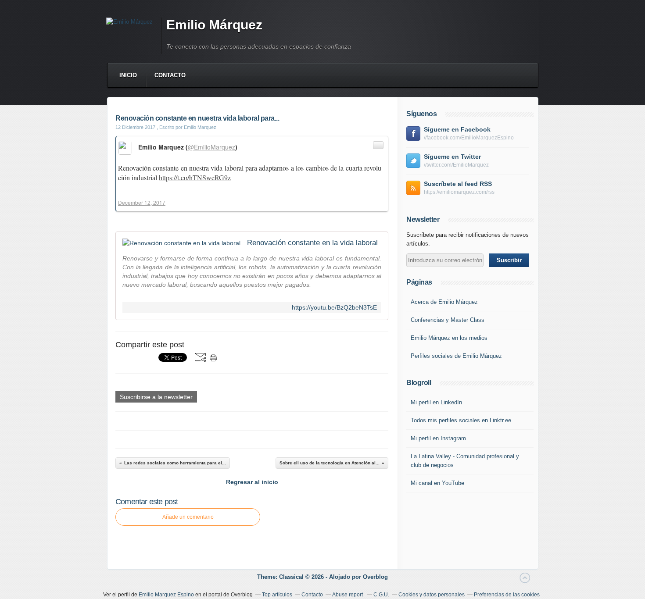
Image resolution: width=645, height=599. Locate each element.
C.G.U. (381, 595)
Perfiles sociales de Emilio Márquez (456, 356)
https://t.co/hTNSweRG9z (195, 177)
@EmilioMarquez (211, 147)
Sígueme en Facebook (457, 129)
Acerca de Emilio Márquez (444, 302)
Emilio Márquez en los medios (449, 338)
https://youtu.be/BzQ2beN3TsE (334, 307)
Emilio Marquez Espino (166, 595)
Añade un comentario (188, 517)
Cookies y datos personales (431, 595)
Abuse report (348, 595)
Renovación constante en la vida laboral (312, 243)
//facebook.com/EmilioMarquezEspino (469, 138)
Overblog (375, 577)
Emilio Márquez (214, 25)
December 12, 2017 (141, 202)
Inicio (128, 75)
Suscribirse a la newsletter (156, 396)
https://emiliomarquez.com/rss (459, 192)
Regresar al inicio (252, 481)
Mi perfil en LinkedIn (436, 402)
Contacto (170, 75)
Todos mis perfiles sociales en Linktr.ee (461, 420)
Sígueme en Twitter (452, 156)
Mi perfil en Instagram (438, 438)
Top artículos (277, 595)
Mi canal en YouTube (437, 483)
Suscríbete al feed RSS (458, 183)
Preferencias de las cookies (507, 595)
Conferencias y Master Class (447, 320)
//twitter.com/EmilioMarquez (456, 165)
